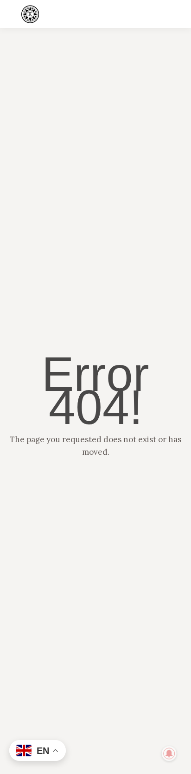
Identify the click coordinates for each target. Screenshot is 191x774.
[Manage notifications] (169, 753)
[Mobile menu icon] (176, 14)
